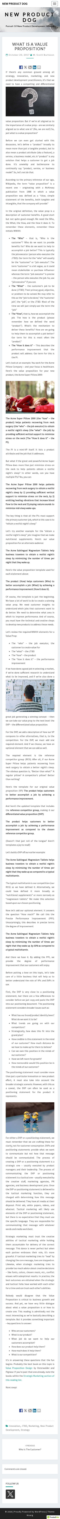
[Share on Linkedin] (34, 67)
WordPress (40, 1511)
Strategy (25, 1429)
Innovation (14, 1425)
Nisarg (30, 1515)
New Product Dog (14, 3)
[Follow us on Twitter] (10, 1494)
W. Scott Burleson (43, 55)
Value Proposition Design (19, 1367)
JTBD (24, 1425)
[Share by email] (39, 67)
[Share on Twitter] (25, 67)
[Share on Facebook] (21, 67)
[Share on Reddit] (30, 67)
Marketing (34, 1425)
